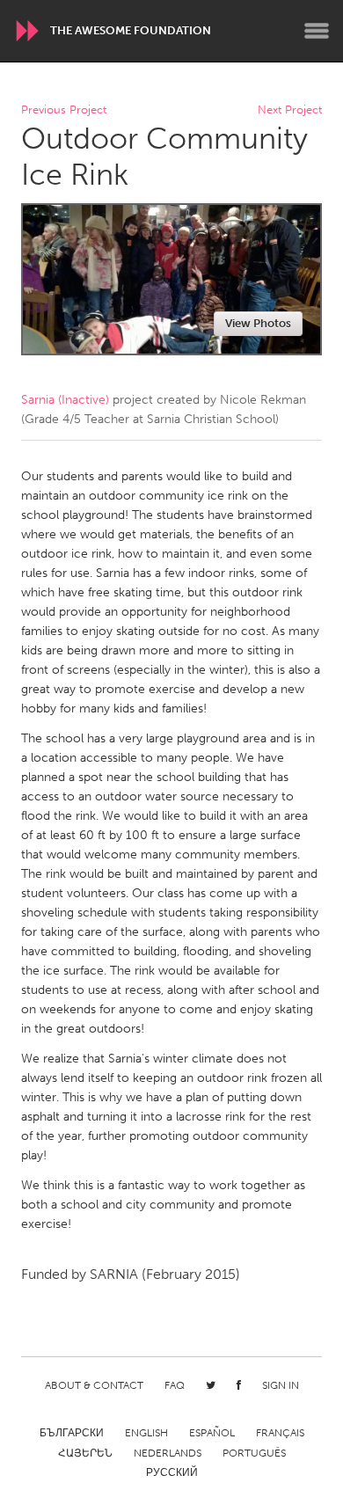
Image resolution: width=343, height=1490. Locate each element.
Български (72, 1433)
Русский (172, 1472)
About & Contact (94, 1385)
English (146, 1433)
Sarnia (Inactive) (65, 399)
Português (254, 1453)
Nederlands (167, 1453)
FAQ (174, 1385)
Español (212, 1433)
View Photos (258, 323)
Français (280, 1433)
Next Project (290, 110)
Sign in (280, 1385)
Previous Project (63, 110)
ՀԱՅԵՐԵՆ (85, 1453)
